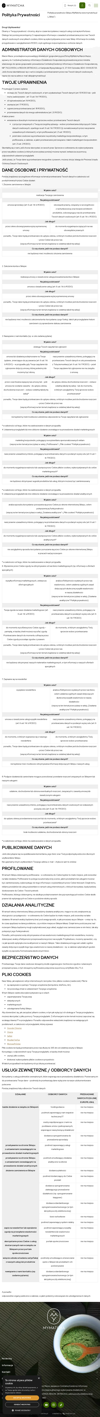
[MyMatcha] (13, 5)
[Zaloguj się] (82, 5)
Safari (9, 1036)
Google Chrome (14, 1028)
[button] (22, 1410)
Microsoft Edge (14, 1044)
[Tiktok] (61, 1405)
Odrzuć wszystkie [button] (22, 1404)
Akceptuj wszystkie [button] (22, 1398)
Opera (10, 1032)
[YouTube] (46, 1405)
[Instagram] (54, 1405)
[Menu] (96, 5)
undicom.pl (70, 1413)
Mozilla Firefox (13, 1040)
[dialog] (22, 1394)
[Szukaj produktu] (90, 5)
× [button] (39, 1378)
